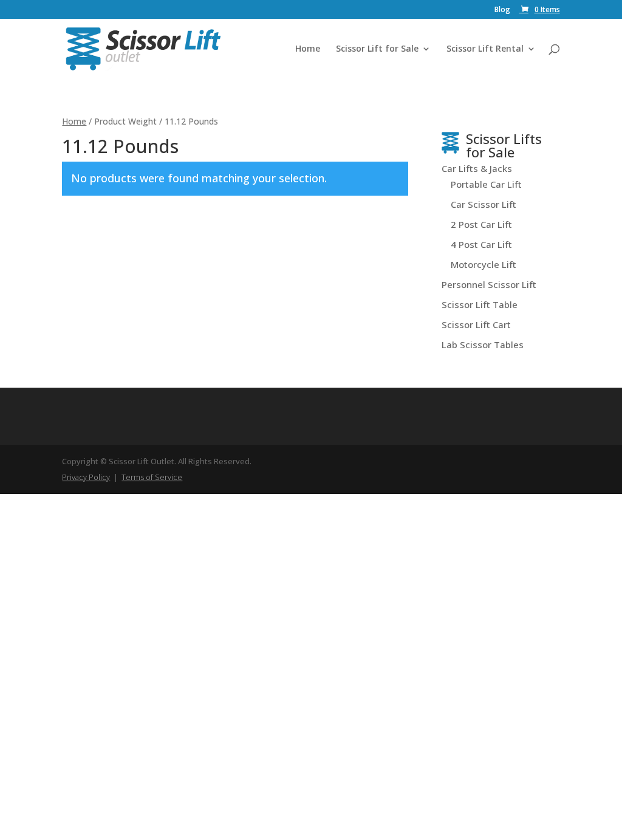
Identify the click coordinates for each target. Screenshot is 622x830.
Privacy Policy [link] (86, 477)
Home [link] (307, 49)
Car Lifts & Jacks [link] (477, 168)
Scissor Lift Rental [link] (485, 49)
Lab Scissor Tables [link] (483, 344)
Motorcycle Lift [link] (483, 264)
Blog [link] (502, 10)
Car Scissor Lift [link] (483, 204)
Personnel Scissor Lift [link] (489, 284)
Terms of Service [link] (151, 477)
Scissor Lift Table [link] (480, 304)
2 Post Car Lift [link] (481, 224)
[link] (539, 9)
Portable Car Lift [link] (486, 184)
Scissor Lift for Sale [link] (377, 49)
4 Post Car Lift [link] (481, 244)
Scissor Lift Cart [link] (476, 324)
